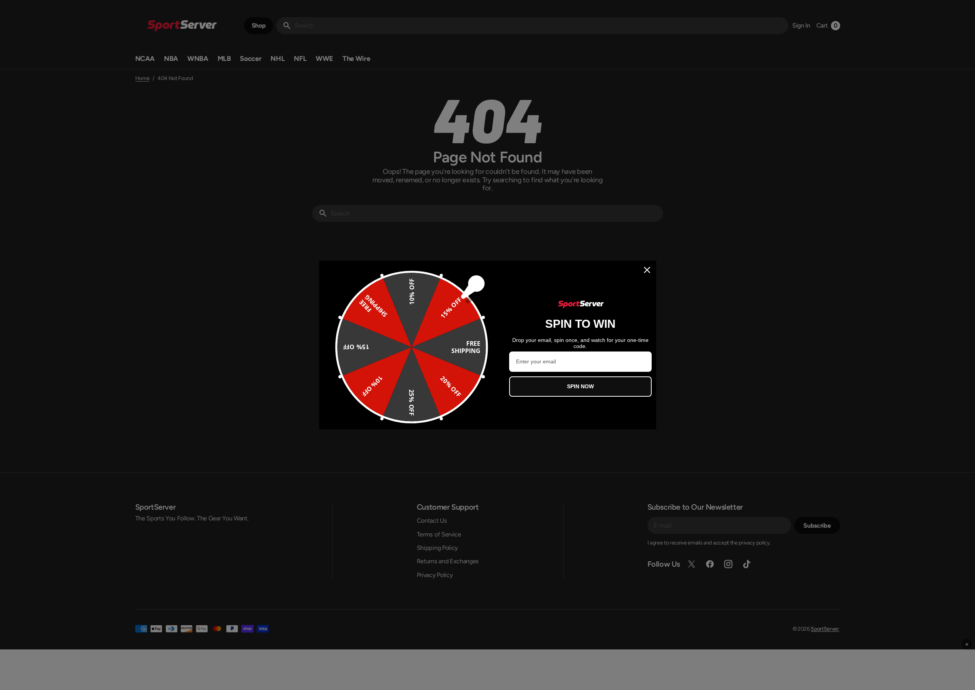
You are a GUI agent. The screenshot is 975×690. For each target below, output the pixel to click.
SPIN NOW (580, 386)
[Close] (647, 270)
